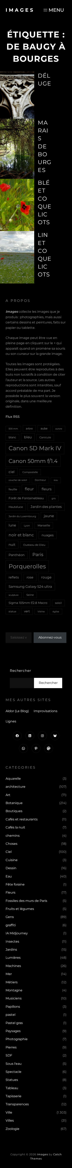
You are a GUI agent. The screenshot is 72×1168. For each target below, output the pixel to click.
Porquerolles (27, 566)
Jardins (11, 949)
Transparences (17, 1104)
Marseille (44, 525)
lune (12, 525)
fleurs (47, 489)
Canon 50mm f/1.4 (33, 461)
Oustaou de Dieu (34, 544)
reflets (14, 577)
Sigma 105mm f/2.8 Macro (28, 603)
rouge (46, 577)
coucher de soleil (18, 480)
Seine (30, 594)
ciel (12, 472)
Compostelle (30, 472)
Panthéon (17, 555)
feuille (13, 489)
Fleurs (10, 892)
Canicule (45, 437)
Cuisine (12, 860)
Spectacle (13, 1072)
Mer (9, 974)
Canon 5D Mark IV (35, 448)
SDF (9, 1055)
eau (56, 480)
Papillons (13, 1007)
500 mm (13, 428)
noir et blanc (21, 534)
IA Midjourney (17, 933)
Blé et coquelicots (44, 202)
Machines (13, 966)
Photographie (17, 1039)
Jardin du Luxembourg (22, 516)
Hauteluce (16, 507)
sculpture (14, 595)
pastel (10, 1015)
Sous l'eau (14, 1064)
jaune (49, 516)
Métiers (12, 982)
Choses (11, 844)
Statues (12, 1080)
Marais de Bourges (44, 146)
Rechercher (20, 671)
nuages (48, 535)
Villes (10, 1120)
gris (54, 498)
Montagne (14, 990)
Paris (37, 554)
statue (12, 611)
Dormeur (40, 479)
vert (27, 611)
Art (8, 795)
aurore (58, 428)
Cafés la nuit (15, 827)
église (56, 611)
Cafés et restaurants (22, 819)
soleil (58, 602)
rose (30, 577)
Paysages (13, 1031)
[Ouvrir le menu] (53, 10)
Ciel (9, 852)
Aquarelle (13, 778)
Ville (9, 1112)
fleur (29, 489)
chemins (13, 836)
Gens (10, 917)
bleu (28, 437)
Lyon (27, 525)
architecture (15, 787)
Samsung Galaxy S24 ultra (30, 586)
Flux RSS (13, 417)
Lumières (13, 958)
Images (20, 10)
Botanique (14, 803)
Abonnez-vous (50, 637)
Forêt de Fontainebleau (26, 498)
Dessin (11, 868)
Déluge (44, 79)
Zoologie (12, 1129)
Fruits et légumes (20, 909)
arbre (29, 428)
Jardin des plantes (46, 507)
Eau (9, 876)
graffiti (11, 925)
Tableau (12, 1088)
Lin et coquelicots (44, 254)
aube (44, 428)
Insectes (12, 941)
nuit (12, 544)
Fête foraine (15, 884)
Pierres (11, 1047)
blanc (12, 437)
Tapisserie (13, 1096)
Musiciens (14, 998)
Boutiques (14, 811)
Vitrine (41, 611)
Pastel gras (14, 1023)
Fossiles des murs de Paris (26, 901)
